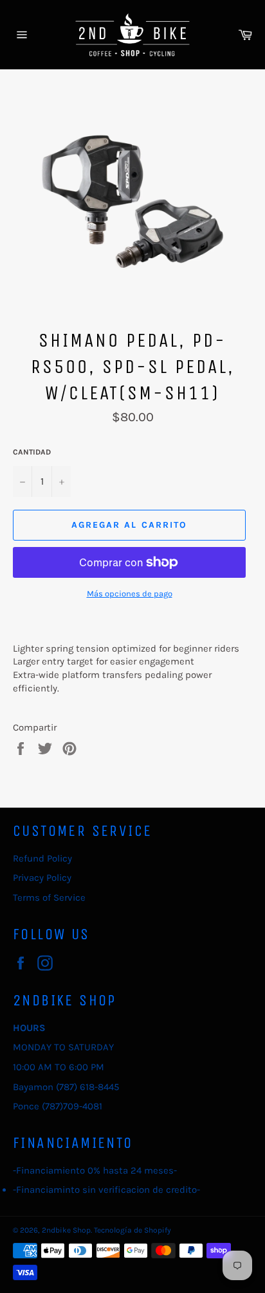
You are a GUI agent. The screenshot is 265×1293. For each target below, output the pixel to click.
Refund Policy (42, 858)
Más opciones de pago (129, 593)
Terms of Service (49, 897)
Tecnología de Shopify (132, 1230)
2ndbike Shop (66, 1230)
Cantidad (32, 451)
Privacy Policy (42, 877)
